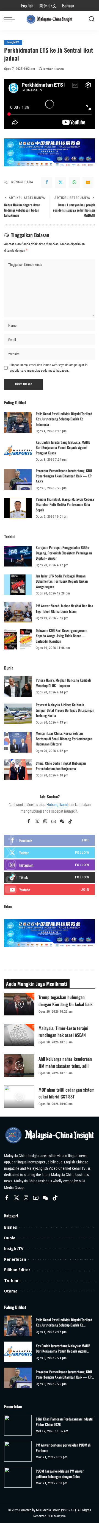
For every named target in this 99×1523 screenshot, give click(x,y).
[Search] (91, 19)
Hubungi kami (57, 804)
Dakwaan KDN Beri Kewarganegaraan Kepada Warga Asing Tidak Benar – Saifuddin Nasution (61, 636)
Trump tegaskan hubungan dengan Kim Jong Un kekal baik (65, 1000)
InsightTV (13, 42)
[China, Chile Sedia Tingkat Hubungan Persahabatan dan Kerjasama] (18, 769)
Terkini (11, 1280)
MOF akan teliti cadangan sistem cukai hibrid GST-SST (66, 1093)
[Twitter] (60, 182)
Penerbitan (15, 1259)
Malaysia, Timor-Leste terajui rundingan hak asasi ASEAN (63, 1031)
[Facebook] (46, 182)
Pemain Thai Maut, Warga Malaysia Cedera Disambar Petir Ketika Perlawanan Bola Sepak (65, 504)
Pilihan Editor (17, 1269)
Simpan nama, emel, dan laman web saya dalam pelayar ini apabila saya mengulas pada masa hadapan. (49, 367)
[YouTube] (54, 822)
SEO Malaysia (57, 1516)
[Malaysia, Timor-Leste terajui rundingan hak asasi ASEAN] (19, 1035)
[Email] (88, 182)
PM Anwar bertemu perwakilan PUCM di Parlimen (63, 1447)
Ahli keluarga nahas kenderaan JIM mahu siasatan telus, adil (65, 1062)
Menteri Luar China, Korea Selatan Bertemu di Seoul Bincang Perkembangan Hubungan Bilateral (64, 738)
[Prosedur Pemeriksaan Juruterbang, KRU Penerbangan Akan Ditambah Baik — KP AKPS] (18, 479)
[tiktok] (49, 877)
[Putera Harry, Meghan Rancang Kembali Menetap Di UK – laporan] (18, 686)
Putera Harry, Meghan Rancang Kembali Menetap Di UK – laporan (63, 682)
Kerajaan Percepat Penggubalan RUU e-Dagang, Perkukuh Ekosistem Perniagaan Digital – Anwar (64, 553)
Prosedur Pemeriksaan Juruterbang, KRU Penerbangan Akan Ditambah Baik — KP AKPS (64, 476)
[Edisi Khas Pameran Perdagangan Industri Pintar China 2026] (18, 1425)
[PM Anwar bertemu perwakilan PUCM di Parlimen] (18, 1451)
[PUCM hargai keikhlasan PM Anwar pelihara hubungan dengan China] (18, 1477)
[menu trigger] (11, 19)
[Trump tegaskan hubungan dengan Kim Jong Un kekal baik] (19, 1004)
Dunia (9, 1237)
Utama (11, 1291)
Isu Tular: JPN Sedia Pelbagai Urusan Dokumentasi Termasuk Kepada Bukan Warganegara (62, 581)
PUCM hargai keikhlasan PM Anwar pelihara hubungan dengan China (60, 1473)
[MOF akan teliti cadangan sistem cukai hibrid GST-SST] (19, 1096)
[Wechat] (62, 822)
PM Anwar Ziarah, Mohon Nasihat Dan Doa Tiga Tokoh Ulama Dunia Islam (64, 608)
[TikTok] (70, 822)
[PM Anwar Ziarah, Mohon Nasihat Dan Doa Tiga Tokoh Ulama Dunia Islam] (18, 612)
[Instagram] (45, 822)
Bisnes (10, 1227)
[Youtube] (49, 889)
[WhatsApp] (74, 182)
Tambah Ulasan (53, 69)
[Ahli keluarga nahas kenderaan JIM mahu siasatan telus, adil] (19, 1065)
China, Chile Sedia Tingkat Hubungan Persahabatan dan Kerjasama (61, 765)
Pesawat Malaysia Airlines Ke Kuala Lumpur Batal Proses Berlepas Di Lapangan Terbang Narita (65, 710)
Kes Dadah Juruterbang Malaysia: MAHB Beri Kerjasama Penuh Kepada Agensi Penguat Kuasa (63, 447)
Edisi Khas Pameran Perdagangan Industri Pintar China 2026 (64, 1421)
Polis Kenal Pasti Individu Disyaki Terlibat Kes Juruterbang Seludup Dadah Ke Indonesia (64, 419)
